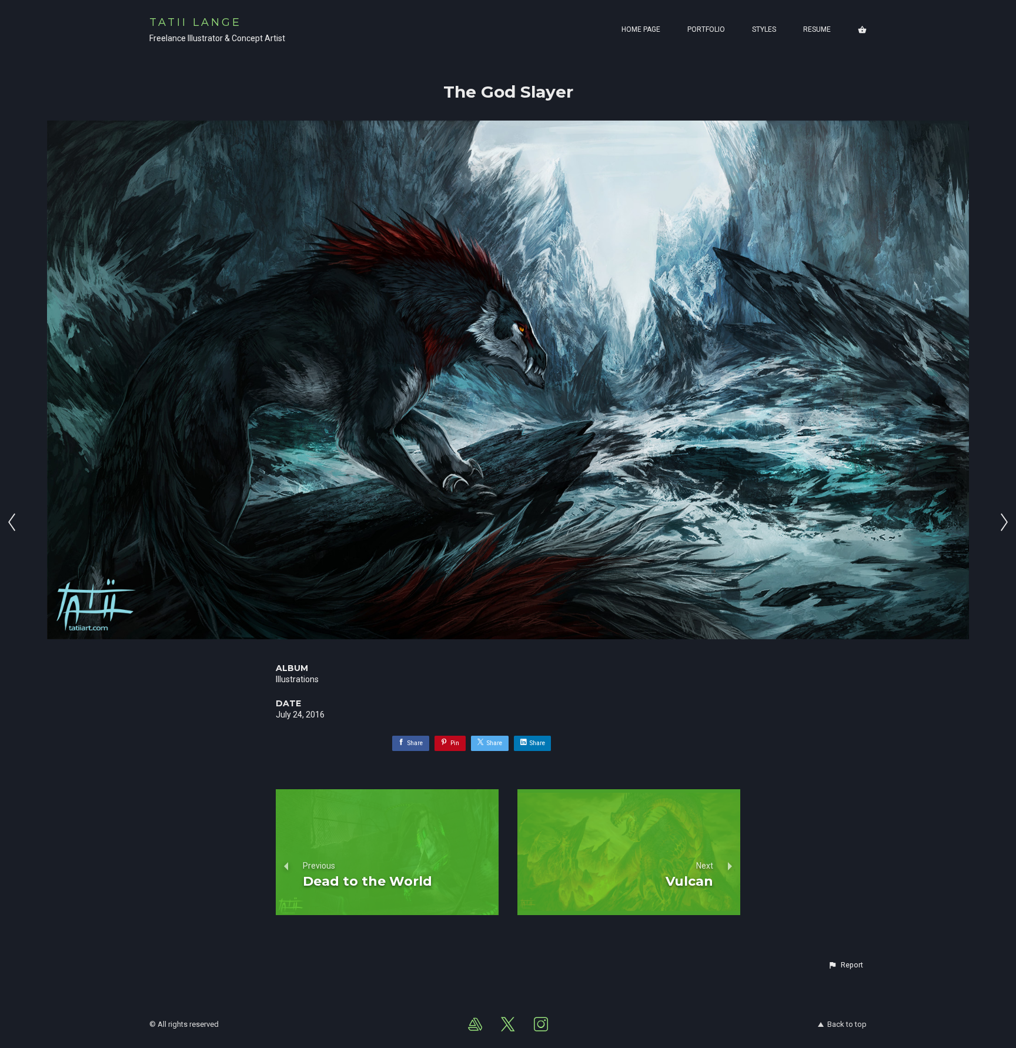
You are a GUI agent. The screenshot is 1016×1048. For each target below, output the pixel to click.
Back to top (847, 1024)
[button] (845, 965)
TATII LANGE (195, 22)
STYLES (764, 29)
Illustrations (297, 679)
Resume (817, 29)
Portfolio (706, 29)
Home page (640, 29)
